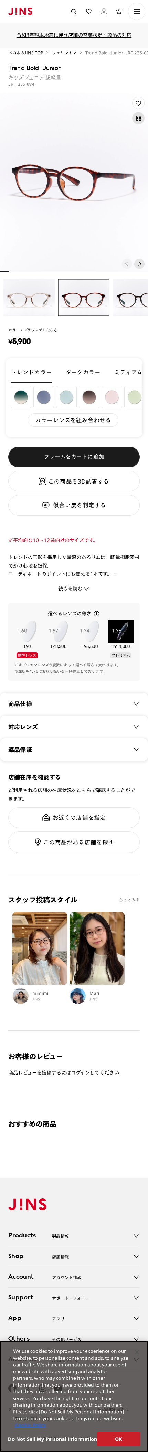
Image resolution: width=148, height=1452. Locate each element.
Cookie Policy (30, 1425)
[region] (74, 1396)
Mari (94, 993)
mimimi (40, 993)
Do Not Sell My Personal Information (52, 1439)
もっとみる (129, 900)
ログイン (80, 1072)
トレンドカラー (31, 372)
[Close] (137, 1352)
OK (118, 1439)
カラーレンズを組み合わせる (73, 420)
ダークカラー (83, 372)
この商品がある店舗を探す (78, 842)
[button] (139, 264)
